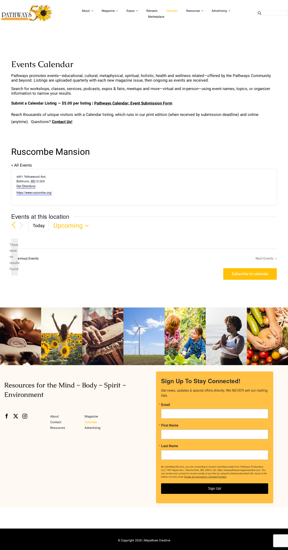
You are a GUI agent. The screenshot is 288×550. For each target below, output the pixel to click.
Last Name (169, 446)
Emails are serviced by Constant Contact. (205, 476)
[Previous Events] (13, 225)
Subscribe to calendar (250, 274)
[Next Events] (21, 225)
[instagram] (24, 416)
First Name (169, 425)
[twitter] (15, 416)
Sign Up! (214, 488)
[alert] (14, 257)
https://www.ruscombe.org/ (34, 192)
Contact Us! (62, 122)
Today (39, 226)
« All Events (21, 165)
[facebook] (6, 416)
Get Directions (25, 186)
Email (165, 404)
